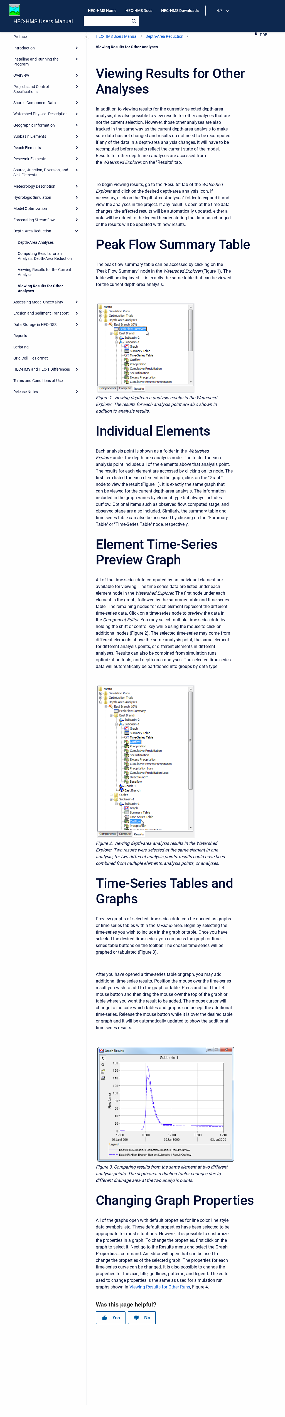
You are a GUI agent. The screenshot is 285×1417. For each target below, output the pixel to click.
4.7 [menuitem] (219, 10)
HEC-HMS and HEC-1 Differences (41, 369)
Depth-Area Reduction (32, 231)
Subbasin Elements (29, 136)
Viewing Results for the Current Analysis (44, 272)
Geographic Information (34, 125)
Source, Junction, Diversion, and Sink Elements (40, 172)
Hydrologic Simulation (32, 197)
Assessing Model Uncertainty (38, 302)
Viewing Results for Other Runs (159, 1287)
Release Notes (25, 392)
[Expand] (76, 47)
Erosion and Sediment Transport (41, 313)
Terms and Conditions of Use (38, 380)
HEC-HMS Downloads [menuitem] (180, 10)
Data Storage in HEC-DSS (34, 324)
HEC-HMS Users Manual (43, 21)
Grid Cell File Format (30, 358)
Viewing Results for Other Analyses (40, 288)
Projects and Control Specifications (31, 89)
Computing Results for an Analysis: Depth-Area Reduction (45, 256)
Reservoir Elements (29, 159)
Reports (20, 335)
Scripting (21, 347)
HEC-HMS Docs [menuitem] (139, 10)
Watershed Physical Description (40, 114)
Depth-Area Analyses (36, 242)
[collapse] (76, 231)
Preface (20, 36)
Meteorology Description (34, 186)
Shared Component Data (34, 103)
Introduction (24, 48)
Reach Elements (27, 147)
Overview (21, 75)
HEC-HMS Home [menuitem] (102, 10)
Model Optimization (30, 208)
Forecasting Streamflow (34, 220)
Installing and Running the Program (35, 61)
